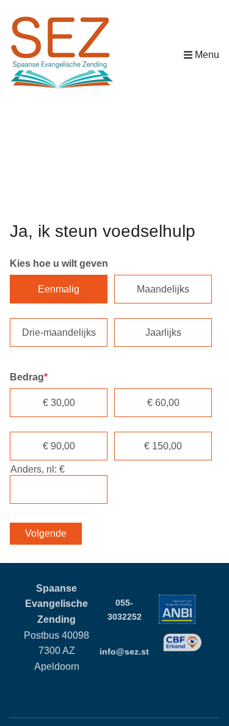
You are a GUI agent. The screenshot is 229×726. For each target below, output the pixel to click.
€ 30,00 (59, 402)
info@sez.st (124, 651)
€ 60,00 (163, 402)
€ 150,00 (163, 446)
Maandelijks (163, 289)
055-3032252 (124, 610)
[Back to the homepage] (62, 54)
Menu (207, 54)
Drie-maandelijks (59, 332)
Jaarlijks (163, 332)
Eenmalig (58, 289)
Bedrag (29, 377)
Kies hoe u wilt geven (59, 263)
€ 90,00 (59, 446)
